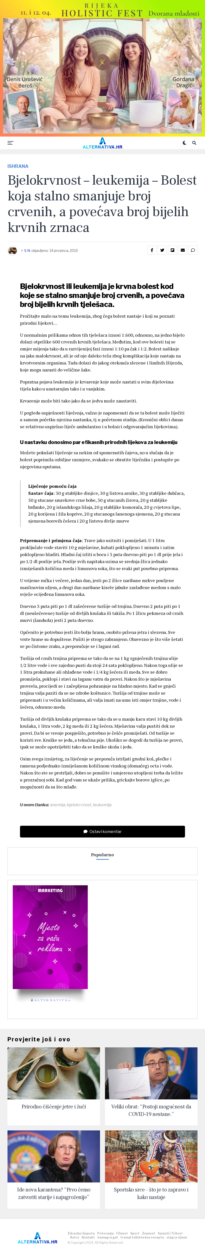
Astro (74, 1237)
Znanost (148, 1233)
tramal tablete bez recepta (142, 1237)
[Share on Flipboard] (172, 250)
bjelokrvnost (79, 805)
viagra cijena (176, 1237)
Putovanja (105, 1233)
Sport (135, 1233)
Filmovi (122, 1233)
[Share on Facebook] (152, 250)
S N (27, 250)
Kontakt (88, 1237)
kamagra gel (108, 1237)
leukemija (102, 805)
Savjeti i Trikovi (170, 1233)
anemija (57, 805)
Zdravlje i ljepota (81, 1233)
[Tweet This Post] (162, 250)
